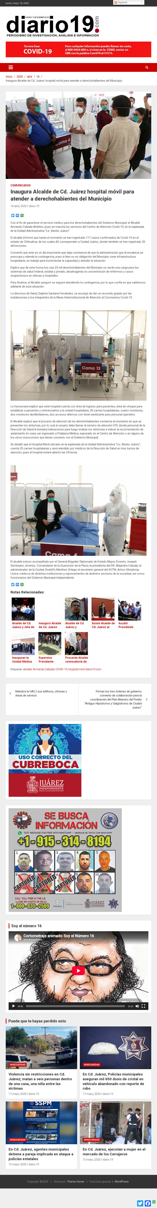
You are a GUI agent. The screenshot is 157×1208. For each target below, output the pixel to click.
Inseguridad (17, 1064)
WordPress (122, 1181)
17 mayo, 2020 (17, 1093)
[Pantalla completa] (143, 1006)
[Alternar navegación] (11, 67)
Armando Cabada (43, 669)
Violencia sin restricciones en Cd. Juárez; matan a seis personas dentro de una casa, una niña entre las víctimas (40, 1081)
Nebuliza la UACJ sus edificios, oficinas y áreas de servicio (41, 693)
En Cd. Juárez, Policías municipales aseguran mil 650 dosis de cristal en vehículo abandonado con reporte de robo (113, 1081)
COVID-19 (61, 669)
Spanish (122, 2)
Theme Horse (75, 1181)
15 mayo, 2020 (17, 1164)
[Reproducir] (14, 1006)
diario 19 (34, 206)
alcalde (27, 669)
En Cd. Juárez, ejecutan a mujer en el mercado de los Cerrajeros (114, 1151)
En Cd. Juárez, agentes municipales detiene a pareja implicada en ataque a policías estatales (41, 1154)
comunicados (21, 185)
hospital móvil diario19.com (84, 669)
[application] (78, 970)
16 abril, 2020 (19, 206)
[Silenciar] (137, 1006)
